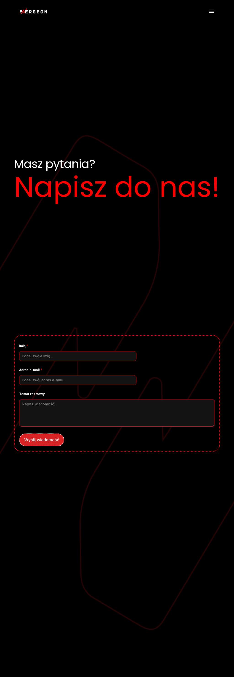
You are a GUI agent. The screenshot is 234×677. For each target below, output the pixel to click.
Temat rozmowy (32, 394)
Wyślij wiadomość (41, 439)
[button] (211, 11)
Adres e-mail (30, 370)
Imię (23, 346)
